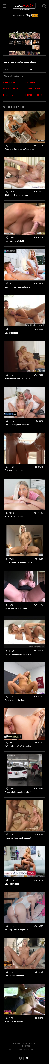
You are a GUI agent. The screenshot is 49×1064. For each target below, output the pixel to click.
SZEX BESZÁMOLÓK (33, 89)
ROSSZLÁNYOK (9, 83)
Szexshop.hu (8, 95)
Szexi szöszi (24, 133)
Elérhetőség (24, 1046)
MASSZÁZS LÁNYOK (11, 89)
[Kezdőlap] (24, 6)
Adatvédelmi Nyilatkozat (24, 1044)
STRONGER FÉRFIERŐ (33, 95)
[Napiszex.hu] (32, 15)
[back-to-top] (43, 1056)
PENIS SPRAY (30, 83)
